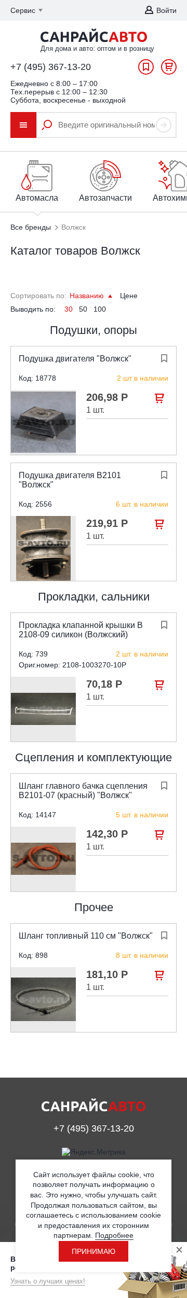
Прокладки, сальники (94, 596)
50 (83, 309)
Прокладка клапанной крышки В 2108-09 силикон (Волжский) (81, 630)
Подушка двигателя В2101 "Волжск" (70, 480)
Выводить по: (33, 309)
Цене (129, 295)
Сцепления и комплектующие (93, 757)
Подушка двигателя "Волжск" (75, 358)
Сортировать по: (38, 295)
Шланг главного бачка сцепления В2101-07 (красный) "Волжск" (83, 790)
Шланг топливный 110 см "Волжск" (86, 935)
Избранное (146, 69)
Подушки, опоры (93, 330)
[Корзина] (169, 69)
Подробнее (114, 1235)
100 (100, 309)
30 (68, 309)
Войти (166, 10)
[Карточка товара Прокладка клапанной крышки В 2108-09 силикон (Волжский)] (43, 709)
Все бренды (30, 227)
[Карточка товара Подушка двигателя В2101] (43, 548)
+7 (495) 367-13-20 (50, 67)
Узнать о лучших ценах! (47, 1281)
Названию (88, 295)
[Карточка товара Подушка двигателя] (43, 422)
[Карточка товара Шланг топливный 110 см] (43, 999)
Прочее (93, 907)
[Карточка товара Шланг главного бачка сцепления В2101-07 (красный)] (43, 859)
